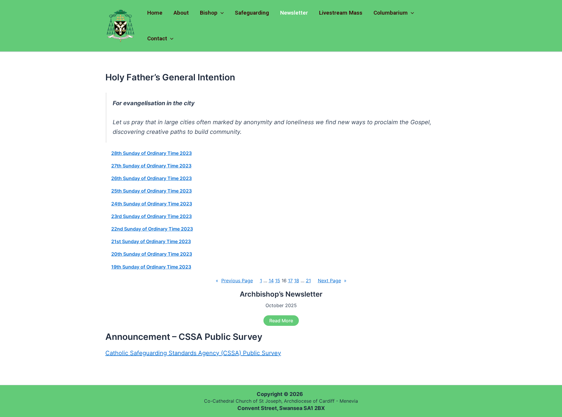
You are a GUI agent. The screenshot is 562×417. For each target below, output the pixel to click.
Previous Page (234, 280)
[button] (220, 13)
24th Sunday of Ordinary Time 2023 (151, 204)
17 (290, 280)
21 (308, 280)
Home (154, 12)
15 (277, 280)
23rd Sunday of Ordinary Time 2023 (151, 216)
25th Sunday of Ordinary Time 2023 (151, 191)
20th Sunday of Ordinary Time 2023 (151, 254)
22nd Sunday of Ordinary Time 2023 (152, 229)
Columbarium (390, 12)
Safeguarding (252, 12)
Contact (157, 38)
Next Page (332, 280)
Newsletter (294, 12)
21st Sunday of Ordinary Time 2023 (151, 241)
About (181, 12)
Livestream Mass (340, 12)
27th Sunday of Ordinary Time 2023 (151, 166)
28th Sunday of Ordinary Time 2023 (151, 153)
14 (271, 280)
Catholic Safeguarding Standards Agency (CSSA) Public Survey (193, 353)
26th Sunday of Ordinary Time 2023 (151, 178)
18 (296, 280)
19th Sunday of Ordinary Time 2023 (151, 267)
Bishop (208, 12)
